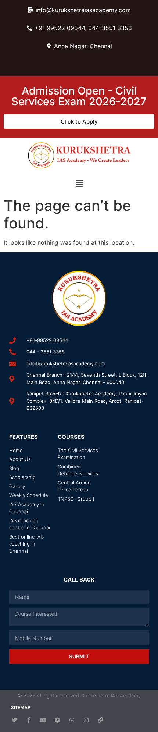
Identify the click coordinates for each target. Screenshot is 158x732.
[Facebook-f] (29, 720)
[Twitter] (14, 720)
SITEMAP (20, 707)
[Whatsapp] (72, 720)
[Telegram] (57, 720)
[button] (79, 183)
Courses (71, 436)
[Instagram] (86, 720)
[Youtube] (43, 720)
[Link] (100, 720)
